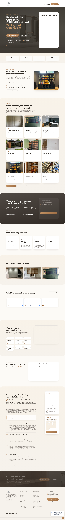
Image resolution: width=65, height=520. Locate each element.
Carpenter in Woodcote (36, 501)
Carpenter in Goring (36, 492)
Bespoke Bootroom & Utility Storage (25, 505)
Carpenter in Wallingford (36, 491)
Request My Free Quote (44, 479)
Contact (40, 4)
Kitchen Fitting (22, 494)
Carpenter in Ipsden (36, 497)
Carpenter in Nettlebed (36, 508)
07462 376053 (47, 4)
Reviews (33, 4)
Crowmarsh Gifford (9, 349)
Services (16, 4)
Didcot (9, 345)
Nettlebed (26, 348)
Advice (36, 4)
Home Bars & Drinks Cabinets (24, 508)
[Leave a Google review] (11, 499)
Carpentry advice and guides (51, 501)
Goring (18, 338)
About (30, 4)
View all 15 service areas (21, 185)
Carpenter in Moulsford (36, 495)
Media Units (21, 492)
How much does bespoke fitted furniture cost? (43, 363)
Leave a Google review (53, 292)
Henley (18, 343)
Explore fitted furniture (11, 90)
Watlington (18, 348)
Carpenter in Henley (36, 500)
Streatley (26, 338)
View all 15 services (10, 185)
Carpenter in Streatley (36, 494)
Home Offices (21, 496)
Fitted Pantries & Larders (23, 507)
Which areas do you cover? (43, 378)
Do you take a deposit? (43, 369)
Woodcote (26, 343)
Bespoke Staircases (22, 506)
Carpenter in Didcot (36, 502)
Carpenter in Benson (36, 505)
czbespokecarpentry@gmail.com (24, 0)
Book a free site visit (48, 213)
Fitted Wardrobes (22, 502)
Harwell (9, 343)
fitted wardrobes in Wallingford (14, 44)
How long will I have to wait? (43, 366)
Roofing (21, 501)
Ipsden (26, 340)
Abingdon (18, 345)
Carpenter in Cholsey (36, 496)
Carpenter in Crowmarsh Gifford (37, 506)
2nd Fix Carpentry (22, 497)
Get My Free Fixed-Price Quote (12, 35)
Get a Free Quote (55, 4)
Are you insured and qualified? (43, 372)
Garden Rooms (22, 495)
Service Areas (21, 4)
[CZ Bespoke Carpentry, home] (9, 4)
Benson (26, 345)
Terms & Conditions (41, 518)
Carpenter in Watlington (36, 507)
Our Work (26, 4)
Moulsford (9, 340)
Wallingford (9, 338)
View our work (54, 263)
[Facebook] (7, 499)
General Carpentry (22, 500)
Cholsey (18, 340)
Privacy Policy (36, 518)
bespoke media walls (22, 44)
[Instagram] (9, 499)
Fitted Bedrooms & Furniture (23, 491)
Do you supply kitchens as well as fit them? (43, 375)
